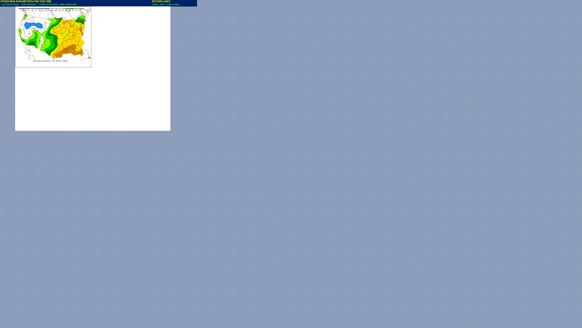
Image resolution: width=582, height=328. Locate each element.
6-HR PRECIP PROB (10, 4)
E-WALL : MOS (159, 4)
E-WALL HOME (172, 4)
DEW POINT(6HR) (28, 4)
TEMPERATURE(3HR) (48, 4)
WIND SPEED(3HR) (68, 4)
